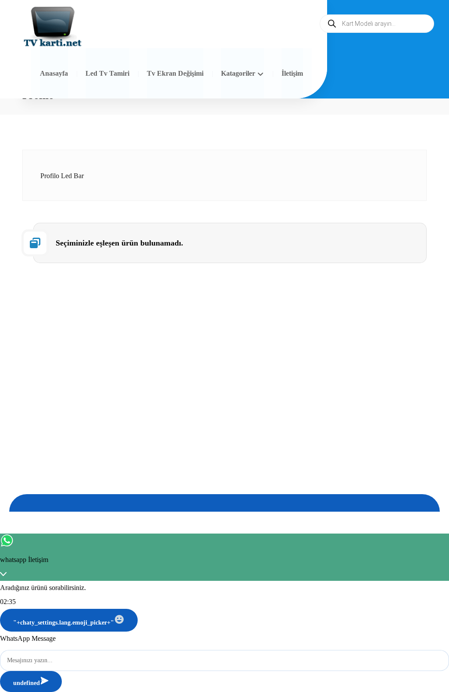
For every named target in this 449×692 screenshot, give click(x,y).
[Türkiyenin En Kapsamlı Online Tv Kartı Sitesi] (52, 27)
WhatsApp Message (28, 638)
